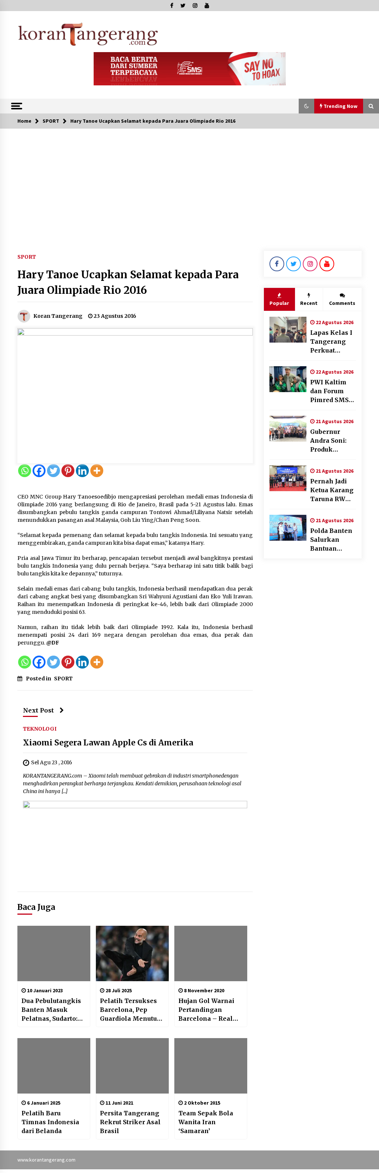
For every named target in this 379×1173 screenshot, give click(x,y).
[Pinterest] (67, 470)
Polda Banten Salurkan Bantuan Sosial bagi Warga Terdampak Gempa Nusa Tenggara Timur (331, 540)
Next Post (38, 710)
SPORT (26, 256)
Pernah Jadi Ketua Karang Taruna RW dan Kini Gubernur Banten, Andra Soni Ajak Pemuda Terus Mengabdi (332, 490)
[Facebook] (39, 470)
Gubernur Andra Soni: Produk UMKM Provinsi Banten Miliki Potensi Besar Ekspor (332, 441)
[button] (306, 106)
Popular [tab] (279, 303)
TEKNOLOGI (40, 729)
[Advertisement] (189, 184)
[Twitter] (53, 470)
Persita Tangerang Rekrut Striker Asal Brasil (130, 1122)
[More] (96, 470)
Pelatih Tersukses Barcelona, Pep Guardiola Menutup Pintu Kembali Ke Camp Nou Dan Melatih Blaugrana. (131, 1010)
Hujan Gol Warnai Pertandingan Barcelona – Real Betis (206, 1010)
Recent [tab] (309, 303)
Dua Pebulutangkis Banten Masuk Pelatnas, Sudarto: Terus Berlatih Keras (51, 1010)
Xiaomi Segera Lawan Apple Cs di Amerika (108, 743)
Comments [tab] (342, 303)
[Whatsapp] (24, 470)
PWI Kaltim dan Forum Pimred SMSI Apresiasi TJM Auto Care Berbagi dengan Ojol (332, 391)
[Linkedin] (82, 470)
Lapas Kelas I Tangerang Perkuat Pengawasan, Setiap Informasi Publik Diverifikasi (331, 342)
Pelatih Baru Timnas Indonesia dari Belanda (50, 1122)
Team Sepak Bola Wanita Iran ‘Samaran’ (205, 1122)
